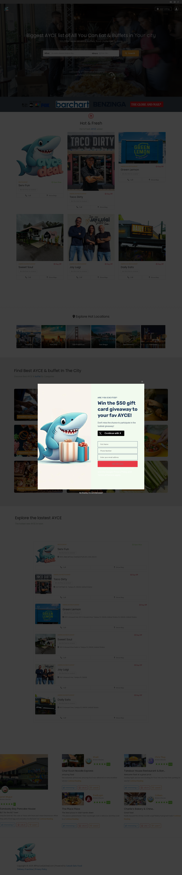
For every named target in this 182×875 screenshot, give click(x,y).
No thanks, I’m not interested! (91, 493)
